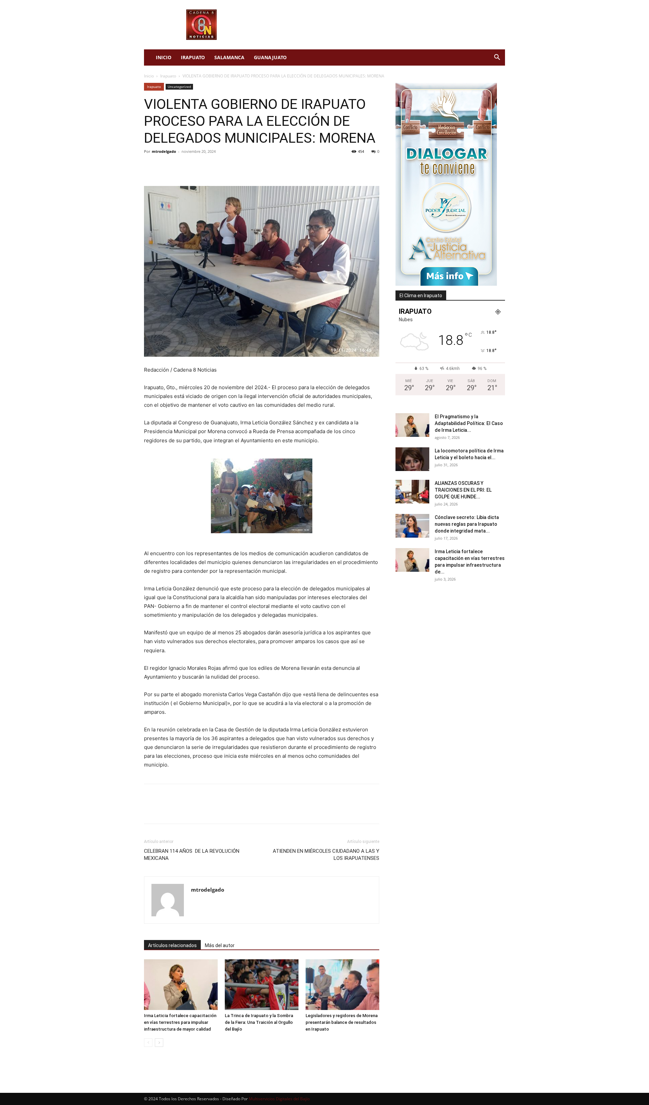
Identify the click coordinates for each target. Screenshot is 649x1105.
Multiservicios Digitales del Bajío (279, 1099)
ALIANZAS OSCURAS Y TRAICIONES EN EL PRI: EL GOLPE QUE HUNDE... (463, 489)
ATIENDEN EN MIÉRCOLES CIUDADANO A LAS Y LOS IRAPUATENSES (326, 854)
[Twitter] (166, 166)
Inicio (163, 57)
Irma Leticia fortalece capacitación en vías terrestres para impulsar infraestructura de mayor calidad (180, 1022)
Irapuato (193, 57)
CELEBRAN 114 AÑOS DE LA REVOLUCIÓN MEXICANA (191, 854)
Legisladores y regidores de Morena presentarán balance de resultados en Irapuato (342, 1022)
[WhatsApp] (197, 166)
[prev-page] (148, 1042)
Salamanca (229, 57)
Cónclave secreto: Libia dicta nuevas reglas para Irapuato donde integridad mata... (467, 524)
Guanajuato (270, 57)
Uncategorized (179, 86)
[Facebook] (151, 166)
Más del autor (220, 945)
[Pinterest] (182, 166)
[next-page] (159, 1042)
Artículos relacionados (172, 945)
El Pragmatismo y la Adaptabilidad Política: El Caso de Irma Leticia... (469, 423)
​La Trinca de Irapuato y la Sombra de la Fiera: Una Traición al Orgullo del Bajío (259, 1022)
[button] (497, 58)
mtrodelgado (164, 151)
